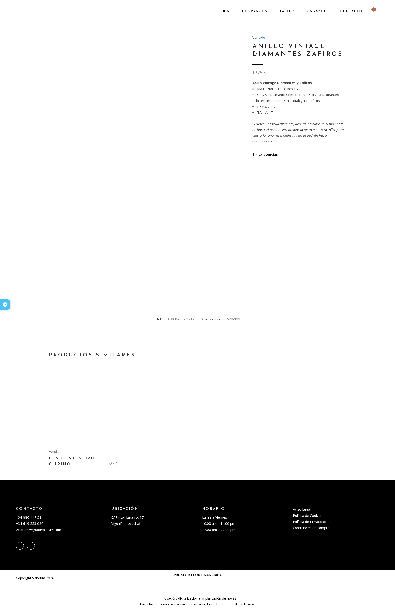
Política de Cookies (307, 515)
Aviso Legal (302, 509)
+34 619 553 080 (29, 523)
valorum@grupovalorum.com (38, 529)
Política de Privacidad (309, 521)
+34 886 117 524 (29, 517)
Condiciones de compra (311, 527)
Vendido (258, 37)
